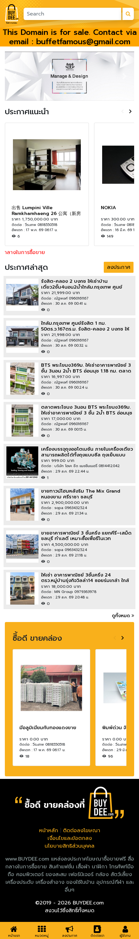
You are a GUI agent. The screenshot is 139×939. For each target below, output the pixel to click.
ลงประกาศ (118, 267)
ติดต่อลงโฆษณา (81, 830)
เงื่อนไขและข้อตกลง (70, 838)
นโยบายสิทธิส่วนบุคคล (69, 846)
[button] (14, 76)
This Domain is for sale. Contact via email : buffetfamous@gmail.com (70, 36)
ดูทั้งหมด (122, 615)
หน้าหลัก (48, 830)
